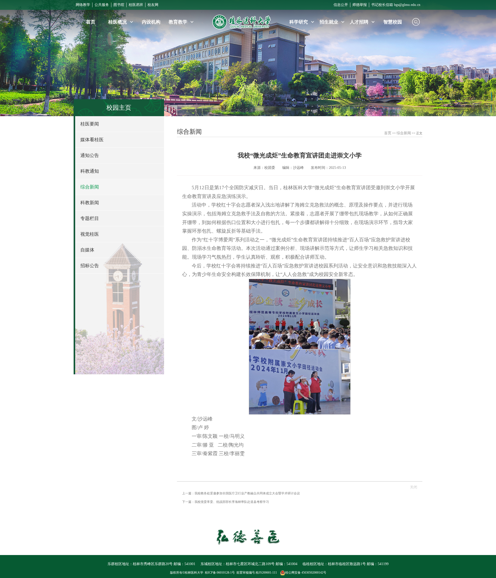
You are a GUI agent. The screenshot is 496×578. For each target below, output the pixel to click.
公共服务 (102, 5)
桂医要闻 (89, 123)
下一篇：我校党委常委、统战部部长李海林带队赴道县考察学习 (225, 502)
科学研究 (299, 22)
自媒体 (87, 249)
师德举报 (359, 5)
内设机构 (151, 22)
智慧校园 (392, 22)
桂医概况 (118, 22)
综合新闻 (89, 186)
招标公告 (89, 265)
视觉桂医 (89, 234)
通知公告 (89, 155)
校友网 (153, 5)
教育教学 (179, 22)
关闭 (413, 487)
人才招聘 (360, 22)
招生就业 (329, 22)
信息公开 (341, 5)
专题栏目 (89, 218)
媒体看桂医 (92, 139)
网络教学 (83, 5)
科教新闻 (89, 202)
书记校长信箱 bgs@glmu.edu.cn (395, 5)
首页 (90, 22)
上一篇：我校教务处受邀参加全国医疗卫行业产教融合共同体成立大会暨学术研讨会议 (241, 493)
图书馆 (118, 5)
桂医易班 (136, 5)
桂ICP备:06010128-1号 (220, 572)
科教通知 (89, 171)
